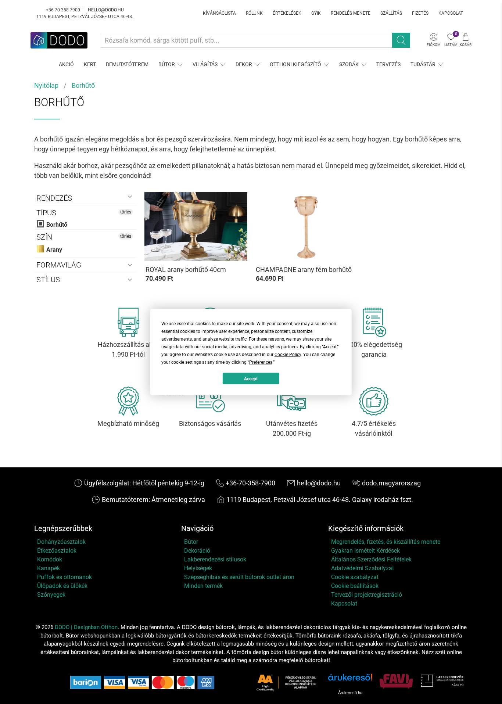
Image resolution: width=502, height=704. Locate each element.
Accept (251, 378)
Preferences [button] (260, 362)
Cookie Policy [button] (288, 354)
